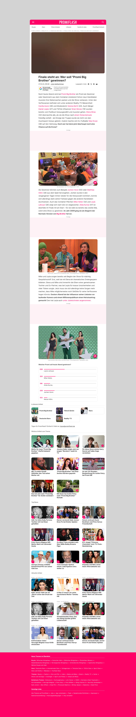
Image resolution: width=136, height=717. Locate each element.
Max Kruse (93, 121)
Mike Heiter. (48, 378)
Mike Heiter (78, 202)
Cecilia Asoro (43, 106)
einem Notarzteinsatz (83, 115)
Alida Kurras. (48, 385)
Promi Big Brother (68, 94)
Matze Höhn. (48, 399)
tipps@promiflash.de (67, 426)
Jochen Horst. (49, 392)
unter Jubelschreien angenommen (77, 300)
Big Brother (61, 214)
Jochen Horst (73, 190)
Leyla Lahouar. (49, 371)
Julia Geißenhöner (57, 84)
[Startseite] (68, 22)
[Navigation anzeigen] (33, 22)
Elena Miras (91, 112)
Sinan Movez (77, 109)
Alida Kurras (84, 205)
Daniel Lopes (43, 109)
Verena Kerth (73, 106)
